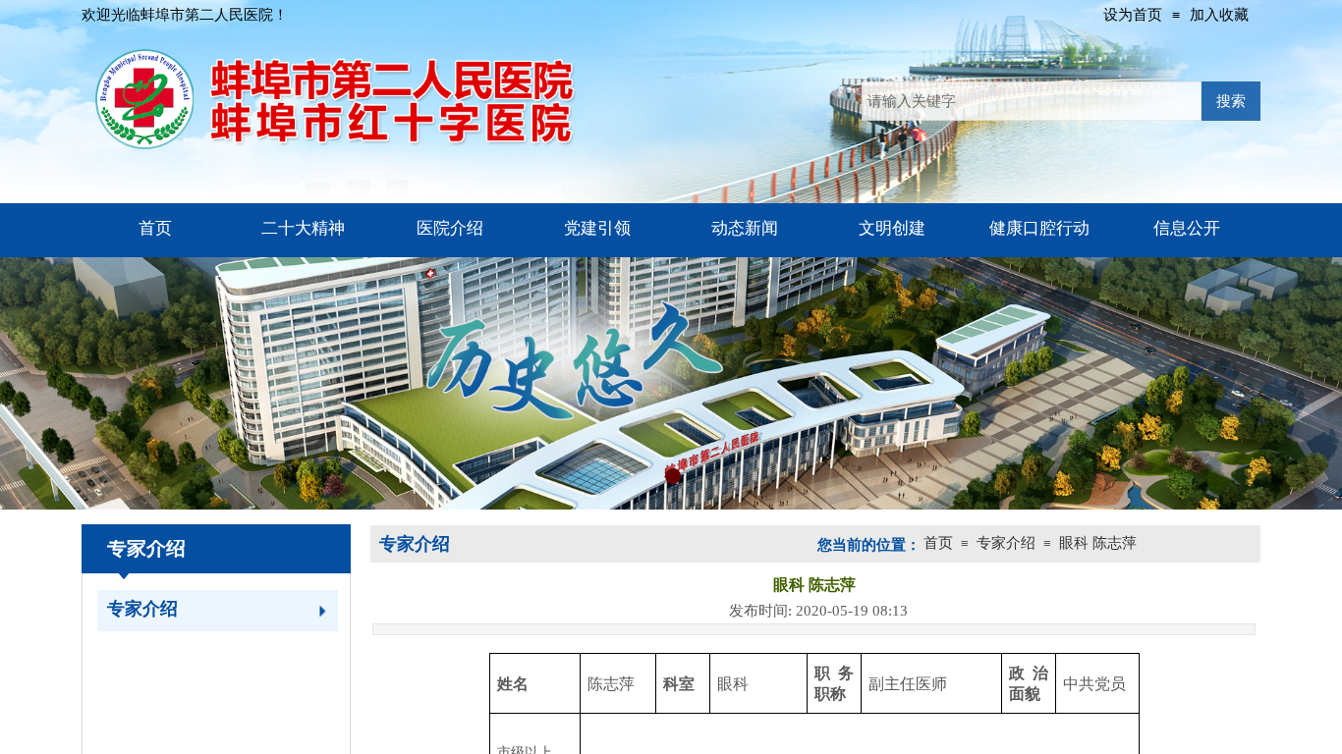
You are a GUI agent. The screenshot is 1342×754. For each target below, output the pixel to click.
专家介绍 (142, 609)
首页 (938, 543)
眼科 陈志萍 (1098, 543)
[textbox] (1032, 101)
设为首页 (1132, 15)
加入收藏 (1219, 15)
